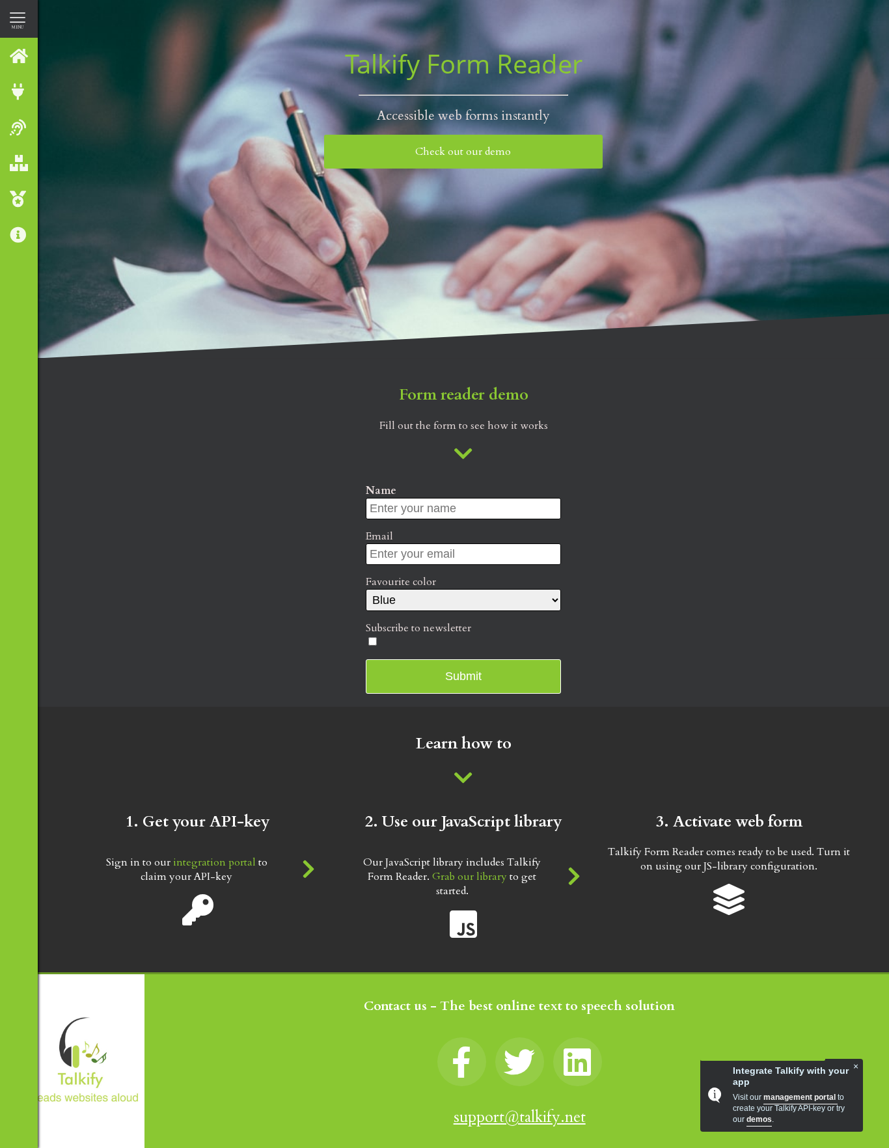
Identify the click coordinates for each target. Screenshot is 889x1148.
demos (759, 1119)
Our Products (19, 163)
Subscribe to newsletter (418, 628)
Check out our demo (463, 151)
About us (19, 235)
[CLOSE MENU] (17, 17)
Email (379, 536)
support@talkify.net (520, 1117)
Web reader (19, 127)
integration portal (214, 862)
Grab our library (469, 876)
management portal (800, 1097)
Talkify (19, 56)
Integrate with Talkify (19, 91)
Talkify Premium (19, 199)
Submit (463, 676)
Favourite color (401, 582)
